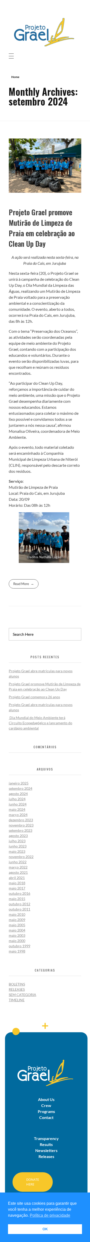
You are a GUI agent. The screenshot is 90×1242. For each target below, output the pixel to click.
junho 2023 (17, 846)
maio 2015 (17, 898)
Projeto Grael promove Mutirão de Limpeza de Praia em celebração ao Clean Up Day (42, 228)
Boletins (17, 984)
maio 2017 (17, 888)
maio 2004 (17, 930)
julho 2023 (17, 841)
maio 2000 (17, 940)
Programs (46, 1111)
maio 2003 (17, 935)
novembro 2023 (21, 825)
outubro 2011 (19, 909)
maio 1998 (17, 951)
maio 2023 (17, 851)
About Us (46, 1099)
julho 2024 (17, 799)
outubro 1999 (19, 946)
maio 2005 (17, 925)
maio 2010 (17, 914)
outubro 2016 (19, 893)
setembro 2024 (20, 788)
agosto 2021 (18, 872)
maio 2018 (17, 883)
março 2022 (18, 867)
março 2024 (18, 814)
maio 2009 (17, 920)
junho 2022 (17, 862)
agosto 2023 (18, 836)
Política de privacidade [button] (50, 1215)
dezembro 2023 (21, 820)
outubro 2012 (19, 904)
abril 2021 (17, 878)
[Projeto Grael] (45, 32)
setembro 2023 (20, 830)
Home (15, 77)
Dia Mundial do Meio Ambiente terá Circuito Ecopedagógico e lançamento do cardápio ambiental (40, 723)
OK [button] (45, 1229)
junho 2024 (17, 804)
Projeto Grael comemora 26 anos (34, 697)
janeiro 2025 (18, 783)
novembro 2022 (21, 856)
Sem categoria (22, 994)
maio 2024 (17, 809)
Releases (17, 989)
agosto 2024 (18, 794)
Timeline (16, 1000)
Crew (46, 1105)
